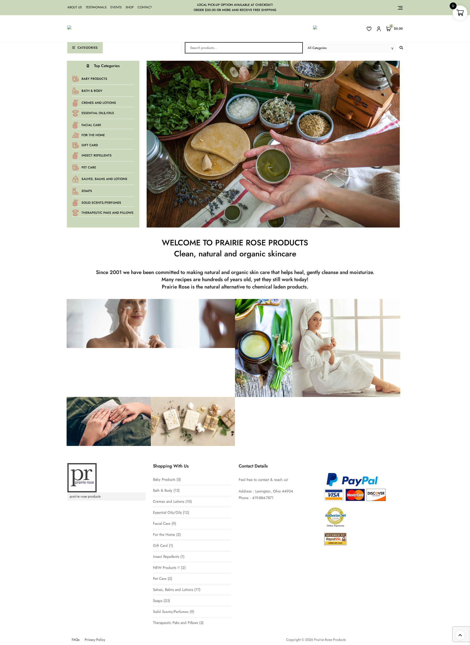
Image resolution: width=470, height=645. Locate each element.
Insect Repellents (97, 155)
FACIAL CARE (91, 125)
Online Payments (335, 526)
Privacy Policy (95, 639)
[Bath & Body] (325, 353)
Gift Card (90, 145)
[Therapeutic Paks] (87, 426)
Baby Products (94, 78)
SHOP (130, 7)
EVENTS (116, 7)
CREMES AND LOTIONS (99, 102)
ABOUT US (74, 7)
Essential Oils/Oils (98, 113)
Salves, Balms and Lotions (104, 179)
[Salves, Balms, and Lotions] (243, 357)
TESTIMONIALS (96, 7)
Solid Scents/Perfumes (101, 202)
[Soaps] (172, 426)
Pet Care (89, 167)
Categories (88, 47)
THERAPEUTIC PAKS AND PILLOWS (107, 212)
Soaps (87, 191)
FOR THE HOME (93, 135)
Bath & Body (92, 90)
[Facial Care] (130, 328)
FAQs (76, 639)
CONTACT (145, 7)
